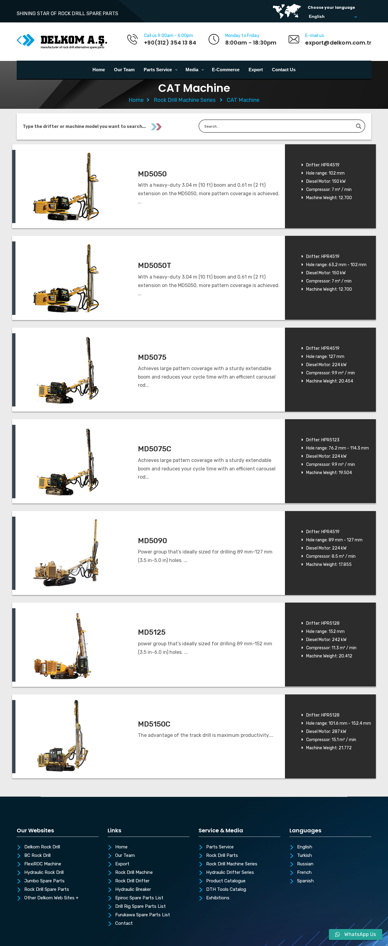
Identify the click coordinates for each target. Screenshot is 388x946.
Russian (305, 864)
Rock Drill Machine (134, 872)
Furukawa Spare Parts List (142, 915)
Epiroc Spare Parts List (139, 898)
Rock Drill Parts (222, 855)
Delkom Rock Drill (42, 847)
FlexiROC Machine (42, 864)
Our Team (125, 855)
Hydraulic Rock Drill (44, 872)
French (304, 872)
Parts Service (220, 847)
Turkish (304, 855)
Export (122, 864)
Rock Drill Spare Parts (46, 889)
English (304, 847)
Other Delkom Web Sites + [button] (51, 898)
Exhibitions (217, 898)
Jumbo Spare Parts (44, 881)
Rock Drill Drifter (132, 881)
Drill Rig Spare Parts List (140, 906)
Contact (124, 923)
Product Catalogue (226, 881)
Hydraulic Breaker (133, 889)
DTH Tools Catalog (226, 889)
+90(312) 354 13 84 (170, 42)
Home (136, 100)
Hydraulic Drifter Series (230, 872)
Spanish (305, 881)
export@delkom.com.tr (338, 42)
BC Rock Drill (37, 855)
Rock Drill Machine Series (185, 100)
